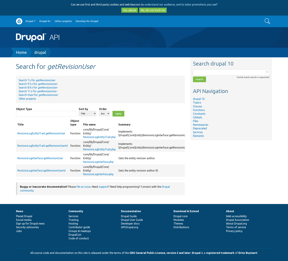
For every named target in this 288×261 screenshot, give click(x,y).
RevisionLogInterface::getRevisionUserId (41, 170)
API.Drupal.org (129, 227)
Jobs (19, 231)
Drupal (196, 252)
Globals (197, 117)
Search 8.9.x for (38, 87)
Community (75, 211)
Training (73, 219)
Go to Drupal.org (19, 21)
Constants (199, 113)
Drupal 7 (31, 21)
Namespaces (200, 124)
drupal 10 (198, 98)
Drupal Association (237, 219)
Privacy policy (234, 231)
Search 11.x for (38, 91)
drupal (40, 52)
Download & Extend (186, 211)
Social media (24, 219)
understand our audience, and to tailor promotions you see (180, 4)
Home (21, 52)
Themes (178, 223)
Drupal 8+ (45, 21)
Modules (179, 219)
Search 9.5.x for (38, 83)
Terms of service (236, 227)
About (230, 211)
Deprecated (200, 128)
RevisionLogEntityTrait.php (99, 137)
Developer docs (130, 223)
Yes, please (129, 10)
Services (198, 132)
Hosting (73, 223)
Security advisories (27, 227)
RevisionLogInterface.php (98, 161)
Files (195, 121)
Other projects (63, 21)
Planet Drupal (24, 216)
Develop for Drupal (87, 21)
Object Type (24, 109)
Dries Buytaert (247, 252)
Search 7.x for (37, 80)
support (103, 186)
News (19, 211)
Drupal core (181, 216)
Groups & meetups (79, 231)
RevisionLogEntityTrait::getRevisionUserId (42, 145)
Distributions (181, 227)
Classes (197, 106)
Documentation (131, 211)
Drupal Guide (129, 216)
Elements (198, 135)
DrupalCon (74, 234)
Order (103, 109)
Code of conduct (78, 238)
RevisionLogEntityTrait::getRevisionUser (41, 133)
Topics (197, 102)
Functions (199, 110)
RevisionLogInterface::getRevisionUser (40, 158)
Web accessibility (236, 216)
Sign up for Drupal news (30, 223)
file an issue (83, 186)
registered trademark (220, 252)
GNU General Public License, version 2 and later (160, 252)
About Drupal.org (236, 223)
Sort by (83, 109)
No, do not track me (153, 10)
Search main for (38, 94)
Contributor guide (79, 227)
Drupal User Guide (132, 219)
